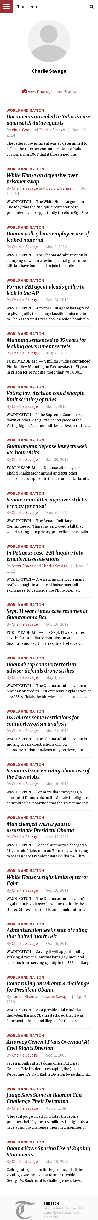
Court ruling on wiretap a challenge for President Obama (48, 986)
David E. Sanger (59, 188)
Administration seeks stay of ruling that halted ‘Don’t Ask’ (47, 933)
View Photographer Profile (51, 91)
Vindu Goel (21, 129)
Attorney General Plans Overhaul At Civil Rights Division (48, 1045)
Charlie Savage (52, 129)
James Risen (23, 996)
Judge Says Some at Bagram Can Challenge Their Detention (44, 1098)
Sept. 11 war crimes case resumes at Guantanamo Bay (47, 614)
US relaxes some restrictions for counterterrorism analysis (43, 720)
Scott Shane (22, 565)
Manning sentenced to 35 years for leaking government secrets (46, 343)
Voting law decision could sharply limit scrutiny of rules (45, 396)
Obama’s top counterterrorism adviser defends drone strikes (41, 667)
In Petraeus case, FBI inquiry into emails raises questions (45, 556)
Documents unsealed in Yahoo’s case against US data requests (48, 120)
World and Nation (25, 110)
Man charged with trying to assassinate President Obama (40, 827)
